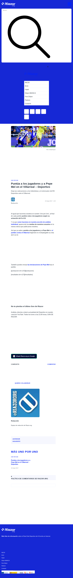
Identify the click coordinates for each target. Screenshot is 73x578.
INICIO (3, 552)
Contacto (4, 568)
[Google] (32, 541)
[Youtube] (4, 541)
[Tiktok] (21, 541)
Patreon (4, 566)
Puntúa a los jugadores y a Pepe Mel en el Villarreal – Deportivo (20, 462)
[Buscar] (29, 37)
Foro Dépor (4, 563)
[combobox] (10, 10)
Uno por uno (14, 180)
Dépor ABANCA (6, 560)
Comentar (51, 364)
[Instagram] (9, 541)
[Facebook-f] (26, 541)
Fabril (3, 558)
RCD (3, 555)
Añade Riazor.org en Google (25, 356)
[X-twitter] (15, 541)
